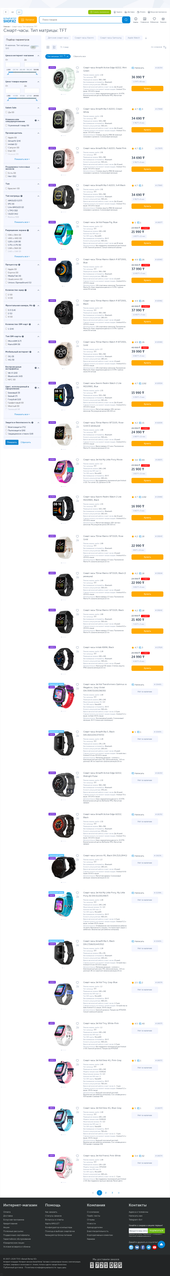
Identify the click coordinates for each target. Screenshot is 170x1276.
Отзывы (91, 1220)
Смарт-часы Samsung (110, 38)
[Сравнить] (77, 71)
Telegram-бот (135, 1220)
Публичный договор (13, 1268)
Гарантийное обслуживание (17, 1239)
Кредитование (10, 1224)
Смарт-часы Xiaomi (84, 38)
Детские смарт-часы (58, 38)
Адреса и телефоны (138, 1212)
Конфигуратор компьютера (58, 1227)
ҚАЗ (12, 12)
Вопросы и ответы (54, 1220)
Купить (147, 88)
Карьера (91, 1239)
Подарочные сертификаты (16, 1235)
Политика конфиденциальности (40, 1268)
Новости (91, 1224)
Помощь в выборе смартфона (60, 1231)
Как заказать (51, 1212)
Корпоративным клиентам (100, 1235)
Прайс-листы (93, 1216)
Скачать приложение (101, 12)
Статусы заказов (53, 1216)
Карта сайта (61, 1268)
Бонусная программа (159, 12)
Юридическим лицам (13, 1243)
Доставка (131, 12)
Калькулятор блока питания (58, 1235)
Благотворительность (97, 1231)
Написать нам (135, 1216)
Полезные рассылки (13, 1231)
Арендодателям (95, 1227)
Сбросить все (79, 56)
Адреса (119, 12)
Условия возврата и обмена (16, 1247)
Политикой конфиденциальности (140, 1236)
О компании (93, 1212)
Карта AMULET (52, 1224)
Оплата (142, 12)
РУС (19, 12)
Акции (6, 1227)
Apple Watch (134, 38)
